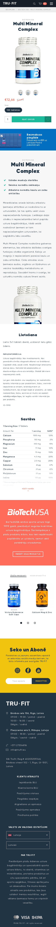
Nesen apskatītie (38, 576)
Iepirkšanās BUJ (28, 782)
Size (7, 105)
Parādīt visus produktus (28, 554)
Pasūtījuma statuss (28, 793)
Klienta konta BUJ (28, 788)
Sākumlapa (10, 9)
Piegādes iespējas (28, 799)
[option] (14, 600)
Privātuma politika (28, 815)
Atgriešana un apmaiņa (28, 804)
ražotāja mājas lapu (12, 396)
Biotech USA (28, 20)
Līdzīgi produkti (18, 576)
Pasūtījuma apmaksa (28, 809)
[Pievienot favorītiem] (48, 119)
